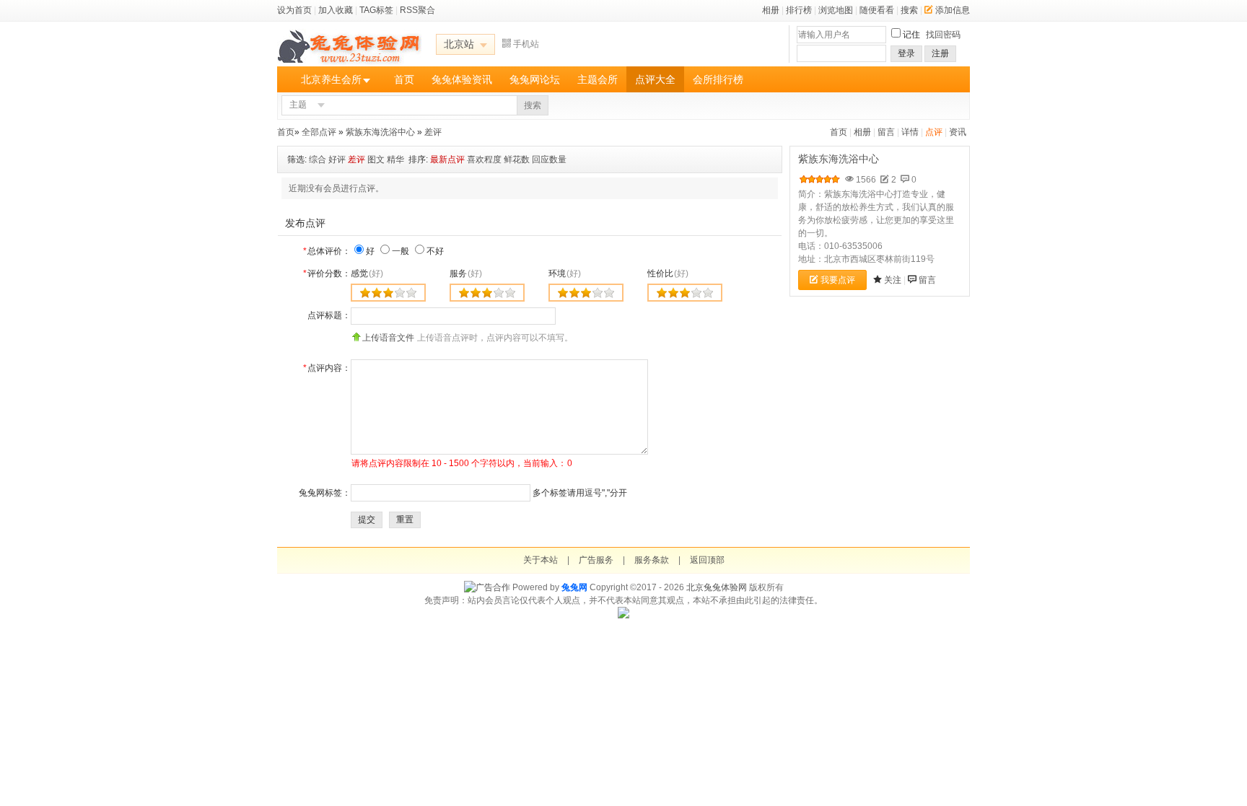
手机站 (526, 44)
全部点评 (319, 132)
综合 (317, 159)
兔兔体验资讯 (462, 79)
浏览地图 (835, 10)
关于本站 (540, 560)
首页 (404, 79)
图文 (376, 159)
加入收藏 (335, 10)
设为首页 (294, 10)
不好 (435, 251)
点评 (933, 132)
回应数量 (549, 159)
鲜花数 (517, 159)
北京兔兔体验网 (716, 587)
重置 (405, 519)
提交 (366, 519)
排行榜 (799, 10)
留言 (886, 132)
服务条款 (651, 560)
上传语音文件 (388, 338)
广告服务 (596, 560)
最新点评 (447, 159)
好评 (337, 159)
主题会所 (597, 79)
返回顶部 (707, 560)
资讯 (957, 132)
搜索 (909, 10)
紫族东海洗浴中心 (380, 132)
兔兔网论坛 (534, 79)
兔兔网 (574, 587)
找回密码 (943, 35)
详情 (910, 132)
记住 (911, 35)
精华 (395, 159)
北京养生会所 (331, 79)
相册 (770, 10)
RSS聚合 (417, 10)
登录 (906, 53)
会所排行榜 (718, 79)
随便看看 (876, 10)
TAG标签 (376, 10)
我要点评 (838, 280)
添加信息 (952, 10)
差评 (433, 132)
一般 (400, 251)
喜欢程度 (484, 159)
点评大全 (655, 79)
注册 (940, 53)
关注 (892, 280)
